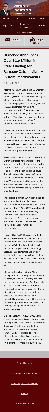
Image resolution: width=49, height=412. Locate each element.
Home (6, 18)
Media (43, 18)
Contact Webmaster (24, 403)
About (18, 18)
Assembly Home (24, 32)
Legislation (8, 25)
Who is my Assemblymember (24, 383)
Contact (41, 25)
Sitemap (24, 393)
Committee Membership (25, 25)
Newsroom (30, 18)
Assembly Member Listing (24, 373)
